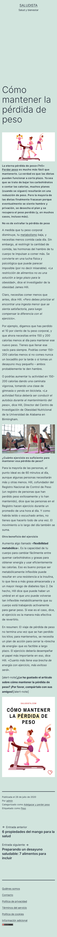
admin (9, 800)
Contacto (7, 894)
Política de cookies (13, 914)
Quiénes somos (11, 888)
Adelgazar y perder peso (37, 804)
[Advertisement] (28, 50)
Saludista (28, 5)
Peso (23, 808)
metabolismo (28, 234)
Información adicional (14, 920)
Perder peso (10, 169)
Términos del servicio (14, 907)
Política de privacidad (14, 901)
